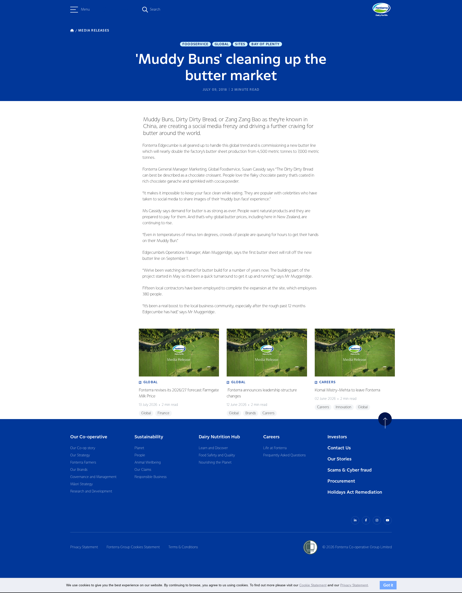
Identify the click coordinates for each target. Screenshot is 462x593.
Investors (337, 437)
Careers (271, 437)
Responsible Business (151, 477)
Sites (240, 44)
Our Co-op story (82, 448)
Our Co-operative (88, 437)
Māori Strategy (81, 484)
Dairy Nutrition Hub (219, 437)
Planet (139, 448)
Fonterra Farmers (83, 462)
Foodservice (195, 44)
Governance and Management (93, 477)
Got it (388, 585)
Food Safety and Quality (217, 455)
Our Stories (339, 459)
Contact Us (339, 448)
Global (222, 44)
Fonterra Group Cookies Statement (133, 547)
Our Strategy (80, 455)
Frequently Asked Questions (284, 455)
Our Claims (143, 470)
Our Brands (78, 470)
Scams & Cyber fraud (349, 470)
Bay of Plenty (265, 44)
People (140, 455)
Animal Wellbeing (148, 462)
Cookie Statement (313, 585)
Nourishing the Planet (215, 462)
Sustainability (149, 437)
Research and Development (91, 491)
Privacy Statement (84, 547)
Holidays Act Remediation (354, 492)
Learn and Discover (213, 448)
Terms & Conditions (183, 547)
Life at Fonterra (275, 448)
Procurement (341, 481)
